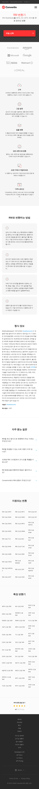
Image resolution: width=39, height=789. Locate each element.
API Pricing (19, 761)
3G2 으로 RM (19, 642)
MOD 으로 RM (20, 670)
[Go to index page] (9, 7)
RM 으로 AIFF (6, 577)
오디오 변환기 (19, 739)
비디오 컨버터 (19, 736)
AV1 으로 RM (6, 650)
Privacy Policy (25, 778)
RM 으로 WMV (20, 517)
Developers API (19, 752)
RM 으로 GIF (32, 517)
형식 (19, 725)
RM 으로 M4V (6, 546)
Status (20, 731)
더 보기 (26, 2)
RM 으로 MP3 (6, 512)
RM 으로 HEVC (7, 562)
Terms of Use (13, 778)
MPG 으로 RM (20, 627)
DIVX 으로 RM (6, 656)
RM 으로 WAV (6, 517)
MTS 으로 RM (19, 678)
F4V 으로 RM (32, 656)
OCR (19, 747)
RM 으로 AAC (19, 539)
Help (19, 728)
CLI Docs (19, 758)
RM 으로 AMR (6, 554)
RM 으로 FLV (6, 539)
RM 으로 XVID (20, 577)
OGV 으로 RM (6, 642)
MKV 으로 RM (6, 614)
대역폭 (33, 367)
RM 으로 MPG (20, 524)
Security (19, 722)
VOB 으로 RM (6, 635)
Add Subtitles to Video (16, 2)
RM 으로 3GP (19, 569)
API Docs (19, 755)
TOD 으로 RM (6, 686)
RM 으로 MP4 (19, 512)
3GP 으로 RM (6, 627)
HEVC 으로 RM (7, 663)
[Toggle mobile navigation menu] (35, 7)
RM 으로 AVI (32, 512)
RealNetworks (28, 331)
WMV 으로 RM (20, 620)
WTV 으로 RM (19, 686)
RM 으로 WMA (20, 531)
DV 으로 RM (19, 656)
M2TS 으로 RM (20, 663)
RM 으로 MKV (6, 531)
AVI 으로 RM (19, 606)
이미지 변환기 (19, 744)
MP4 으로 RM (6, 606)
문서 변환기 (19, 742)
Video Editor (5, 2)
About (20, 719)
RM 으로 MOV (7, 524)
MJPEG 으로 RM (7, 670)
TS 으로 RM (19, 635)
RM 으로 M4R (19, 554)
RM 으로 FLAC (20, 546)
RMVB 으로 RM (7, 620)
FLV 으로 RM (32, 620)
